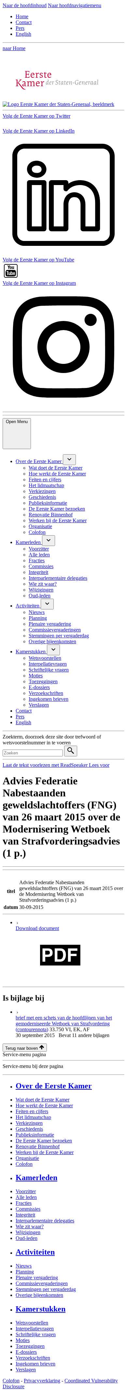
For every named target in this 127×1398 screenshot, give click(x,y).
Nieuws (24, 1266)
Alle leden (26, 1197)
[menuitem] (39, 461)
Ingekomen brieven (35, 1363)
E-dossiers (26, 1352)
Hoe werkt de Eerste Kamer (44, 1105)
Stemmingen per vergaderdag (46, 1289)
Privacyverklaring (42, 1380)
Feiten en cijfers (32, 1111)
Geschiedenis (29, 1129)
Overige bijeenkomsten (39, 1295)
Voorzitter (26, 1191)
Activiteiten (35, 1252)
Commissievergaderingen (42, 1283)
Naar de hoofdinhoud (25, 5)
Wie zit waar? (30, 1226)
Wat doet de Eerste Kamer (42, 1099)
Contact (24, 22)
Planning (25, 1271)
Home (22, 16)
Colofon (24, 1164)
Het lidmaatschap (33, 1117)
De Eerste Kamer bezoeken (44, 1140)
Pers (20, 28)
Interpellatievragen (35, 1328)
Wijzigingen (28, 1232)
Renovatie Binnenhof (38, 1146)
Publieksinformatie (35, 1135)
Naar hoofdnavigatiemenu (74, 5)
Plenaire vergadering (37, 1277)
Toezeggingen (30, 1346)
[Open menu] (69, 459)
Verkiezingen (29, 1123)
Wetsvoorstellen (32, 1322)
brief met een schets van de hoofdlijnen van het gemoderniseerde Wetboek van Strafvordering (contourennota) (64, 1023)
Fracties (24, 1203)
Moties (23, 1340)
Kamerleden (36, 1177)
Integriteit (25, 1215)
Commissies (28, 1209)
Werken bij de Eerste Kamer (45, 1152)
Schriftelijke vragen (36, 1334)
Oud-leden (26, 1238)
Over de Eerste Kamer (54, 1086)
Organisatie (27, 1158)
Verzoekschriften (33, 1358)
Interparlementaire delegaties (45, 1220)
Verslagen (26, 1369)
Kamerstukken (40, 1309)
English (23, 34)
